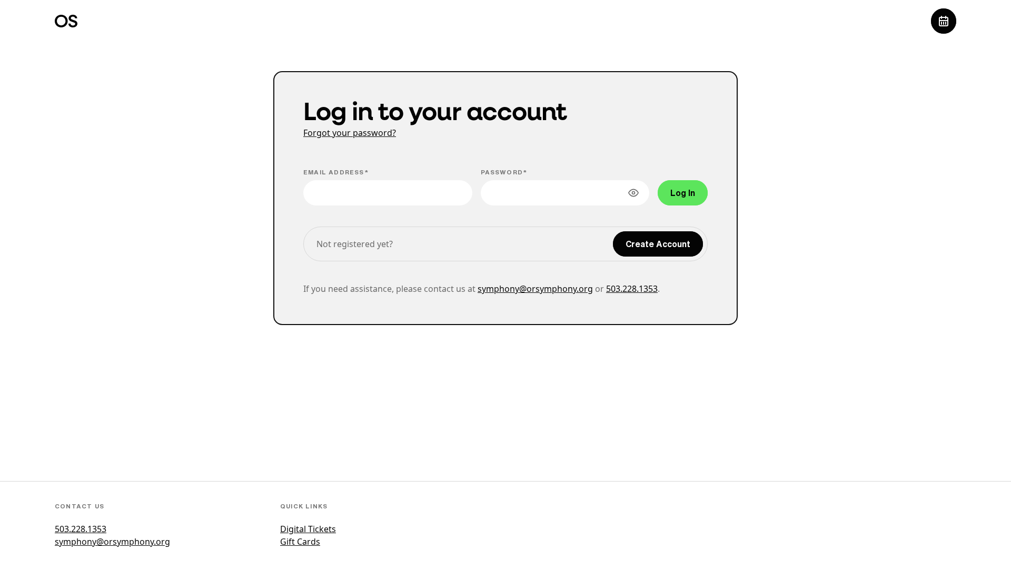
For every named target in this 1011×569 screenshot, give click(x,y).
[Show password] (633, 192)
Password (502, 172)
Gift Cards (300, 541)
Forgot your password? (349, 133)
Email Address (333, 172)
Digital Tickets (308, 529)
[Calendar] (943, 21)
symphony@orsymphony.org (535, 289)
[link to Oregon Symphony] (66, 21)
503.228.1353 (632, 289)
